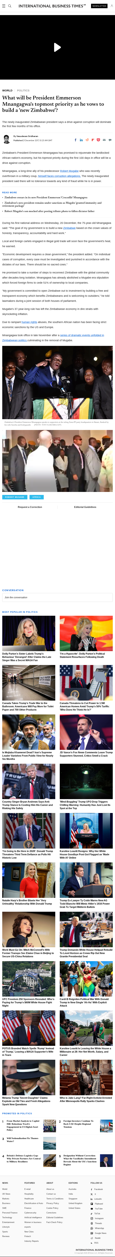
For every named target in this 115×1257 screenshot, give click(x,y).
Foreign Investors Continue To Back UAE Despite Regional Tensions (78, 1124)
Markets (5, 1199)
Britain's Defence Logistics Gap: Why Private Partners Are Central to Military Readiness (24, 1158)
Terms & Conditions (54, 1199)
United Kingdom (75, 1203)
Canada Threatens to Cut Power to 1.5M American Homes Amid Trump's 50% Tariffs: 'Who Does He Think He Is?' (84, 706)
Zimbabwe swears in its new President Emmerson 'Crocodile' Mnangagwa (45, 197)
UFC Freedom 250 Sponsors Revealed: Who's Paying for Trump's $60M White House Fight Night (28, 1002)
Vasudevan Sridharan (27, 136)
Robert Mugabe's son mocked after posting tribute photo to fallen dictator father (49, 211)
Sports (5, 1232)
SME (4, 1208)
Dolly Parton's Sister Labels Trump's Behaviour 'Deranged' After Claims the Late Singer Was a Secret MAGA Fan (26, 657)
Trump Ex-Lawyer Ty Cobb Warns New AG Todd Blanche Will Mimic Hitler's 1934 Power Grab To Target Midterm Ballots (85, 903)
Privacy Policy (52, 1203)
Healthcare (29, 1199)
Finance (27, 1208)
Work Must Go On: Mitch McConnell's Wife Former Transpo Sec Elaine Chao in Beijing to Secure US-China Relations (28, 953)
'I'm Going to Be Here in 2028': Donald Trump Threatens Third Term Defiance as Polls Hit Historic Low (27, 854)
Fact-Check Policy (54, 1222)
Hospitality (29, 1194)
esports (27, 1227)
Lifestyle (6, 1227)
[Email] (104, 140)
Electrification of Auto (33, 1203)
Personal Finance (9, 1213)
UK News (6, 1194)
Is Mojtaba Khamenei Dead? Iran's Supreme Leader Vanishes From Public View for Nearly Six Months (27, 755)
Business (6, 1203)
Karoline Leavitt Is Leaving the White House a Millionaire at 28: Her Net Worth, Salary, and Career (85, 1051)
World (4, 1189)
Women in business (32, 1222)
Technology (7, 1217)
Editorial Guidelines (85, 507)
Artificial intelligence (33, 1217)
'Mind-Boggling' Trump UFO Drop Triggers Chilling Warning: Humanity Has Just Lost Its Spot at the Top (85, 805)
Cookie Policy (52, 1208)
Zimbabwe (69, 228)
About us (50, 1189)
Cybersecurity (30, 1213)
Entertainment (8, 1222)
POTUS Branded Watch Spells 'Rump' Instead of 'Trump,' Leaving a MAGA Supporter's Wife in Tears (28, 1051)
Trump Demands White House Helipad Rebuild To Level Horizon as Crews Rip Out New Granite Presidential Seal (86, 953)
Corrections (51, 1213)
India (71, 1194)
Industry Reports (31, 1241)
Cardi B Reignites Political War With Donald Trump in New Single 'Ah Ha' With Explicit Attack (84, 1002)
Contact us (51, 1194)
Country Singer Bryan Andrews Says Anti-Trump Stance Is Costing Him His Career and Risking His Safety (27, 805)
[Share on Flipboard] (93, 140)
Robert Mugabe (69, 171)
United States (74, 1208)
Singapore (73, 1199)
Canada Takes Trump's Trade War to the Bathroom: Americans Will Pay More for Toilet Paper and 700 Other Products (27, 706)
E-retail (27, 1189)
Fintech (27, 1236)
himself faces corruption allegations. (59, 176)
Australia (72, 1189)
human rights (29, 322)
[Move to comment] (110, 140)
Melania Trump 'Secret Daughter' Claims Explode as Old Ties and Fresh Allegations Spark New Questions (26, 1101)
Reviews (6, 1236)
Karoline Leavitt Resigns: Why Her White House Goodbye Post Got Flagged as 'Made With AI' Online (84, 854)
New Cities (29, 1232)
